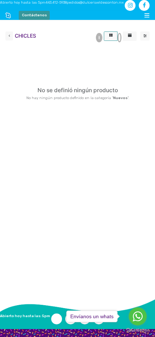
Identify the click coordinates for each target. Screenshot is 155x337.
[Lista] (130, 36)
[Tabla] (111, 36)
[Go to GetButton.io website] (137, 330)
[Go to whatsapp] (138, 316)
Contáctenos (34, 15)
